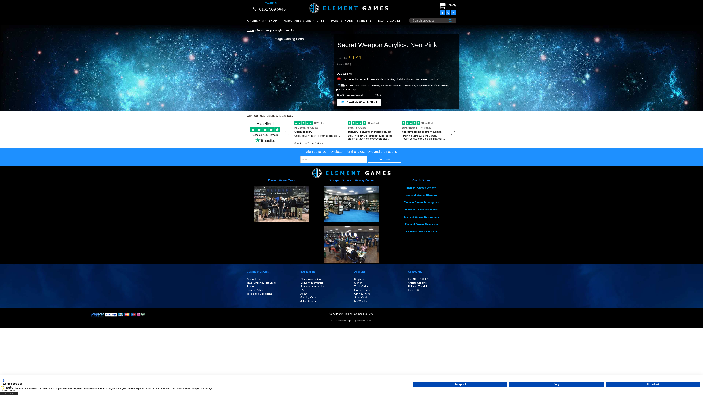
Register (359, 279)
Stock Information (310, 279)
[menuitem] (262, 21)
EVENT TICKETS (418, 279)
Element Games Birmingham (421, 202)
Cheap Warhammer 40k (361, 320)
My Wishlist (360, 301)
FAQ (303, 290)
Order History (362, 290)
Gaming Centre (309, 297)
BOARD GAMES (389, 20)
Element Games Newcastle (421, 224)
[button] (9, 390)
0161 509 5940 (272, 9)
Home (250, 30)
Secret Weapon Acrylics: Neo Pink (276, 30)
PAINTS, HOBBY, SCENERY (351, 20)
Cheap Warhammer (340, 320)
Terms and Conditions (259, 293)
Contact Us (253, 279)
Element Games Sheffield (421, 231)
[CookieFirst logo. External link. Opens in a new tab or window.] (4, 380)
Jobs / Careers (308, 301)
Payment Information (312, 286)
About (303, 293)
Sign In (358, 282)
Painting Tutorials (418, 286)
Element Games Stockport (421, 209)
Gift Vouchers (362, 293)
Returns (251, 286)
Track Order (361, 286)
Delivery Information (312, 282)
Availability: (344, 73)
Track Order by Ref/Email (261, 282)
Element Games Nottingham (421, 216)
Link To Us (414, 290)
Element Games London (421, 187)
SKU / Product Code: (350, 94)
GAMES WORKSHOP (262, 20)
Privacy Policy (255, 290)
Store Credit (361, 297)
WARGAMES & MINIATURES (304, 20)
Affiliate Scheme (417, 282)
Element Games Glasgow (421, 194)
